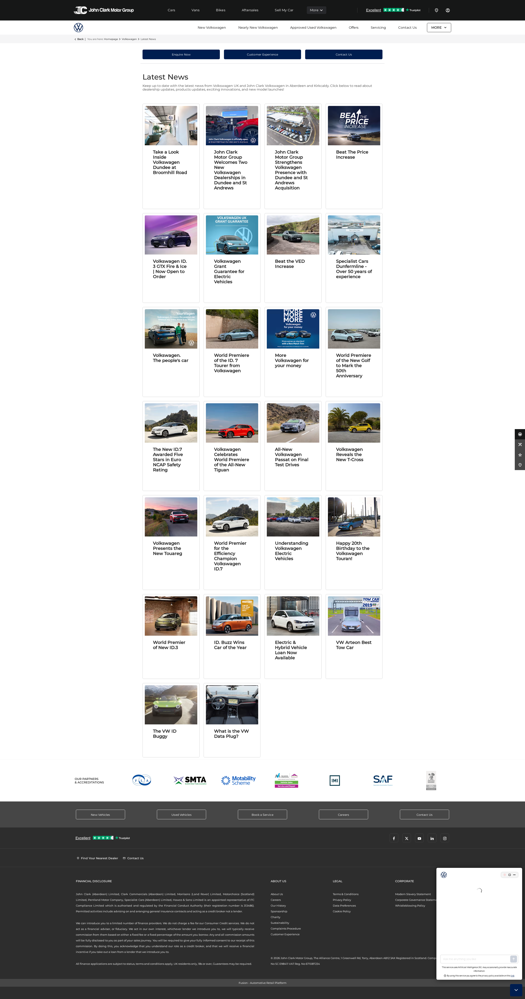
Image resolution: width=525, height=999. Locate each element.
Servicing (378, 28)
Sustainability (280, 922)
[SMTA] (190, 780)
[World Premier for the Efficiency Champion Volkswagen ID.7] (232, 517)
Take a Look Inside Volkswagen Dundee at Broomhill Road (170, 162)
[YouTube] (419, 838)
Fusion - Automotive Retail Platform (262, 982)
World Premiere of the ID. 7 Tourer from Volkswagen (231, 363)
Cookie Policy (342, 911)
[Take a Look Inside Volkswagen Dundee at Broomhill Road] (171, 125)
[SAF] (383, 780)
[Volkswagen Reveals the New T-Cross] (354, 423)
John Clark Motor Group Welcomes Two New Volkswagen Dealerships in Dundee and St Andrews (230, 169)
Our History (278, 905)
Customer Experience (285, 934)
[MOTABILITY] (238, 780)
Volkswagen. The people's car (170, 358)
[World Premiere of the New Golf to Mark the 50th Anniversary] (354, 329)
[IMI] (335, 780)
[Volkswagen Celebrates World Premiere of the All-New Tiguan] (232, 423)
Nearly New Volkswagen (258, 28)
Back (80, 39)
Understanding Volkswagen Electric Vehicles (291, 551)
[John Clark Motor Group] (104, 10)
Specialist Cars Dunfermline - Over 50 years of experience (354, 269)
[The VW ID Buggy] (171, 705)
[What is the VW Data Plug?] (232, 705)
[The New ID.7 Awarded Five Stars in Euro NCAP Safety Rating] (171, 423)
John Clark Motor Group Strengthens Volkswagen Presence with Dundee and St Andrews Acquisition (291, 169)
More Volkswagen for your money (292, 360)
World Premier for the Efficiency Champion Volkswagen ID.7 (230, 556)
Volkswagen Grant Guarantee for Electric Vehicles (229, 271)
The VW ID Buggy (164, 734)
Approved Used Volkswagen (313, 28)
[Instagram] (445, 838)
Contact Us (407, 28)
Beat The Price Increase (352, 154)
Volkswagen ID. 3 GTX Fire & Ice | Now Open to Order (170, 269)
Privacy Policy (342, 899)
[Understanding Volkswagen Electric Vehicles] (293, 517)
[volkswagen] (84, 27)
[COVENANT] (431, 780)
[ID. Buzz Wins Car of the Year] (232, 616)
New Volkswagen (212, 28)
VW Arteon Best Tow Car (354, 645)
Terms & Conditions (345, 894)
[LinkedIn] (432, 838)
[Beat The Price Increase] (354, 125)
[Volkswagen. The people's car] (171, 329)
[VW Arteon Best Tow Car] (354, 616)
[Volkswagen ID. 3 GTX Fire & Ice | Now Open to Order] (171, 235)
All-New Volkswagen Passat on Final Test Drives (291, 457)
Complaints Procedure (286, 928)
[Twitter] (406, 838)
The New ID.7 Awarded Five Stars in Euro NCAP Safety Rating (168, 459)
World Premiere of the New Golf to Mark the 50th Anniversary (353, 365)
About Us (277, 894)
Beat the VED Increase (290, 264)
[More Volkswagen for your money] (293, 329)
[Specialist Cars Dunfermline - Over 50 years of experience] (354, 235)
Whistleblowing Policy (410, 905)
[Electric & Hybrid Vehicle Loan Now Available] (293, 616)
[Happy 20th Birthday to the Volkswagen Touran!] (354, 517)
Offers (353, 28)
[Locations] (436, 10)
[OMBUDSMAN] (287, 780)
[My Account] (447, 10)
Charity (275, 917)
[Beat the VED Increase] (293, 235)
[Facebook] (394, 838)
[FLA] (142, 780)
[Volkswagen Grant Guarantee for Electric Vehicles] (232, 235)
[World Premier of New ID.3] (171, 616)
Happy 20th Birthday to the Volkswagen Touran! (353, 551)
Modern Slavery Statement (413, 894)
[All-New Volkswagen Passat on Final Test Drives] (293, 423)
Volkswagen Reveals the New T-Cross (349, 454)
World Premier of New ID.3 (169, 645)
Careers (276, 899)
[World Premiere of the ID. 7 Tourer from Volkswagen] (232, 329)
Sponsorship (279, 911)
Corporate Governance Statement (417, 899)
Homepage (111, 39)
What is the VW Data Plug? (231, 734)
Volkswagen (129, 39)
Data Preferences (344, 905)
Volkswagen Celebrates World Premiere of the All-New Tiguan (231, 459)
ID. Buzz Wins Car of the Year (230, 645)
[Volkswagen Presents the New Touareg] (171, 517)
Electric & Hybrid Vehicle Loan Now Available (291, 650)
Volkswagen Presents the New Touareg (167, 548)
